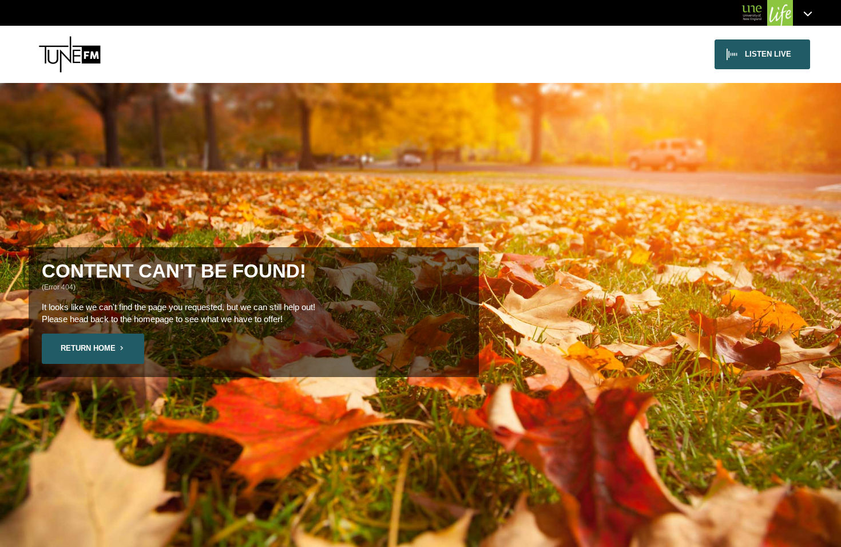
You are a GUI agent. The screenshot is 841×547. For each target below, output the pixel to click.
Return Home (88, 348)
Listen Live (768, 54)
